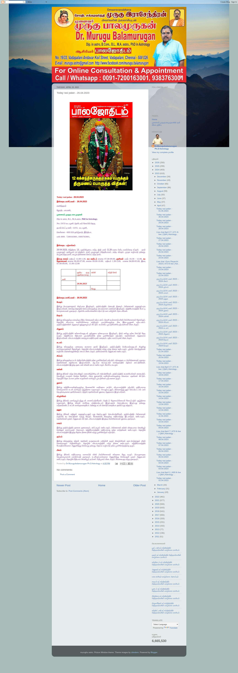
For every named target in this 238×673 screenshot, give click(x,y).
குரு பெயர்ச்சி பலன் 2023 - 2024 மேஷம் (167, 344)
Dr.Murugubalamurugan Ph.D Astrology (166, 147)
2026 (157, 163)
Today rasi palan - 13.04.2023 (164, 403)
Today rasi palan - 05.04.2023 (164, 456)
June (159, 198)
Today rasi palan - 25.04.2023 (164, 251)
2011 (157, 537)
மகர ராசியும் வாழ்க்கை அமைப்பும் (165, 577)
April (159, 206)
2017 (157, 515)
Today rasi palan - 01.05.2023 (164, 210)
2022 (157, 497)
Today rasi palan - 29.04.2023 (164, 221)
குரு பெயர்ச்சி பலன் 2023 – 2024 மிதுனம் (167, 333)
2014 (157, 526)
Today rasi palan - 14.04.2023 (164, 397)
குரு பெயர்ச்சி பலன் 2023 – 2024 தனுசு (167, 298)
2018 (157, 511)
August (160, 191)
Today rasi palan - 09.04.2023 (164, 427)
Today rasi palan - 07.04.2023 (164, 444)
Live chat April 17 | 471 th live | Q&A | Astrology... (167, 233)
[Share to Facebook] (129, 463)
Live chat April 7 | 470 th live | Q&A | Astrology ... (168, 432)
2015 (157, 522)
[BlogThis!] (124, 463)
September (162, 187)
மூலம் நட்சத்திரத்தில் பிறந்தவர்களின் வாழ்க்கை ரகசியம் (166, 556)
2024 (157, 170)
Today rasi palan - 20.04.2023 (164, 356)
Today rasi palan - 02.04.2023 (164, 479)
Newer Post (63, 485)
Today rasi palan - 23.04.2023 (164, 268)
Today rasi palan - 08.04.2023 (164, 438)
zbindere (135, 652)
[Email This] (121, 463)
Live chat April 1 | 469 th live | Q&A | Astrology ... (168, 473)
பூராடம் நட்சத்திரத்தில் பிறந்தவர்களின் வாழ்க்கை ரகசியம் (165, 590)
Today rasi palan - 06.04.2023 (164, 450)
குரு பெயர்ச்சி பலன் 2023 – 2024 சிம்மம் (167, 321)
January (161, 492)
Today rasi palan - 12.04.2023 (164, 409)
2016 (157, 519)
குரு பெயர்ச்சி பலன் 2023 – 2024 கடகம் (167, 327)
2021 (157, 500)
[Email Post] (116, 464)
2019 (157, 508)
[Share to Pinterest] (131, 463)
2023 (157, 173)
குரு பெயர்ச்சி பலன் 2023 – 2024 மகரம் (167, 292)
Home (101, 485)
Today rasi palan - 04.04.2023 (164, 462)
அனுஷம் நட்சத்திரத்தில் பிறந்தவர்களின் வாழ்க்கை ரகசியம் (165, 571)
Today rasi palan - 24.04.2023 (164, 257)
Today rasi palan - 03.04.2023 (164, 467)
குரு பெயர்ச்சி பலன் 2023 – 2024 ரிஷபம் (167, 339)
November (162, 180)
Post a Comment (67, 474)
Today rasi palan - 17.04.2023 (164, 380)
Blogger (154, 652)
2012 (157, 533)
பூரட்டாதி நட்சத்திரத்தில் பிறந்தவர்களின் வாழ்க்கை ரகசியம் (165, 549)
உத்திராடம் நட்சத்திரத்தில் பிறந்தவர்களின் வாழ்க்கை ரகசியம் (165, 563)
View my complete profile (163, 152)
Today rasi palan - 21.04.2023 (164, 350)
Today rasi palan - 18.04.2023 (164, 374)
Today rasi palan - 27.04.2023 (164, 239)
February (161, 489)
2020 (157, 504)
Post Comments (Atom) (79, 491)
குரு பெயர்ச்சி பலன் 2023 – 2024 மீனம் (167, 280)
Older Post (139, 485)
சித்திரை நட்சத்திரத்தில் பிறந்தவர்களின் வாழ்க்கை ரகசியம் (165, 597)
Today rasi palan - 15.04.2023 (164, 391)
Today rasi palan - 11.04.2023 (164, 415)
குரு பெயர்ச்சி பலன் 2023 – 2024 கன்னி (167, 315)
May (159, 202)
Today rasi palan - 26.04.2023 (164, 245)
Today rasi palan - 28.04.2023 (164, 227)
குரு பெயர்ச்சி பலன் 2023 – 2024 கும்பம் (167, 286)
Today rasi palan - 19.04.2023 (164, 362)
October (161, 184)
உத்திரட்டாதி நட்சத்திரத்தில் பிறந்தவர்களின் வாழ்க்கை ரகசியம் (165, 611)
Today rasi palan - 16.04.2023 (164, 385)
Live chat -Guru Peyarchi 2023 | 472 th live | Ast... (167, 262)
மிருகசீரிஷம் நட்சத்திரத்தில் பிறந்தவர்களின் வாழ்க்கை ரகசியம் (165, 604)
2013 (157, 529)
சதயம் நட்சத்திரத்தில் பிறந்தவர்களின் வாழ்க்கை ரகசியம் (165, 583)
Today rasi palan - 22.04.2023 (164, 274)
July (159, 195)
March (160, 485)
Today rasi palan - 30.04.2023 (164, 216)
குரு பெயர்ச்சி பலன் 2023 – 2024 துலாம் (167, 309)
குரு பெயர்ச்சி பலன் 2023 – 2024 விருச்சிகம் (167, 303)
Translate (173, 628)
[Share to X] (126, 463)
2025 (157, 166)
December (162, 177)
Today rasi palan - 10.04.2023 (164, 421)
